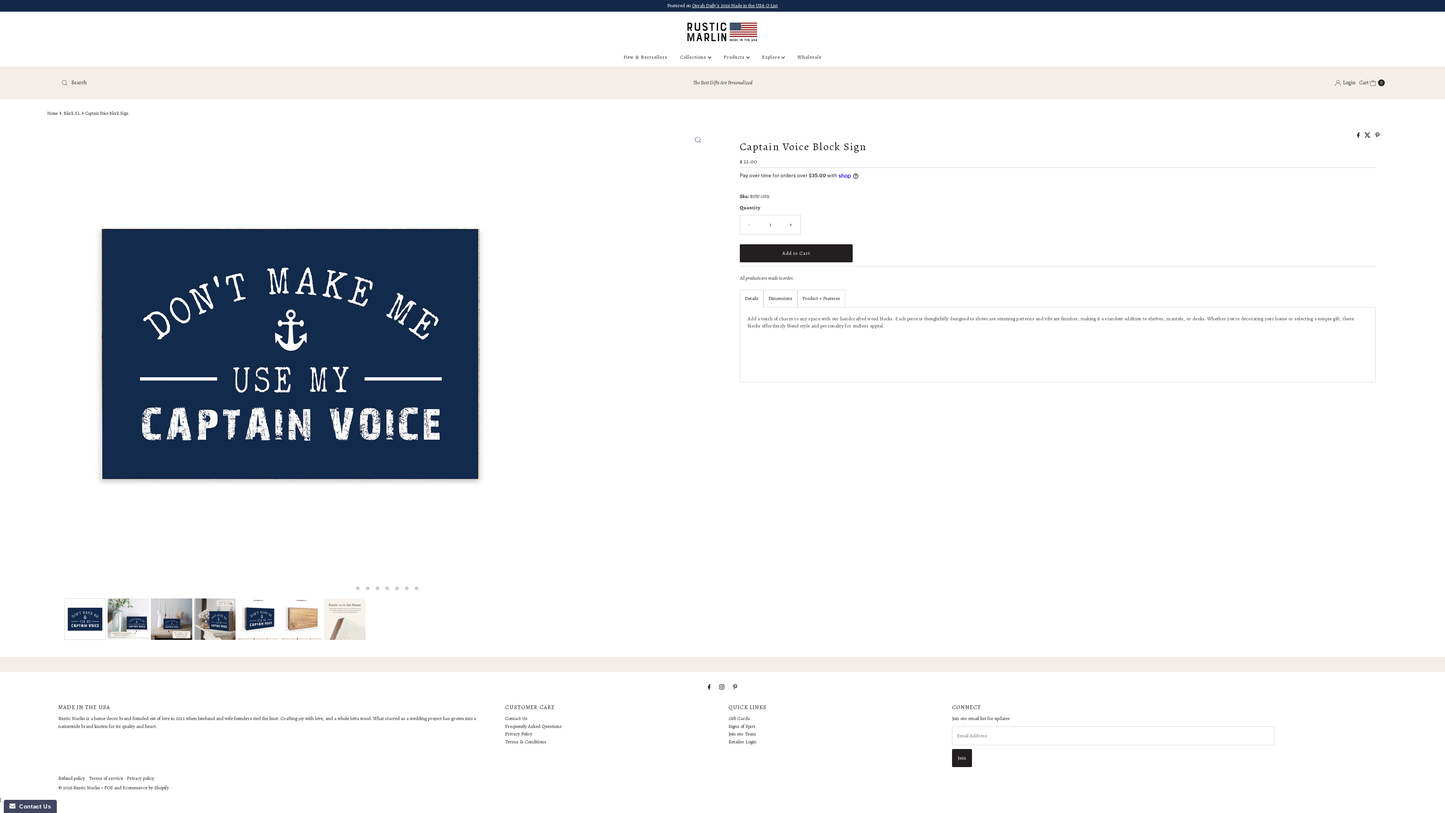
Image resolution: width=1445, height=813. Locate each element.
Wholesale (809, 57)
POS (108, 787)
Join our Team (742, 734)
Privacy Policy (518, 734)
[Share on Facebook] (1359, 136)
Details (752, 298)
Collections (694, 57)
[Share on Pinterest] (1377, 136)
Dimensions (780, 298)
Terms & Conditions (525, 741)
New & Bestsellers (646, 57)
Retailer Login (742, 741)
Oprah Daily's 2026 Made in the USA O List (735, 5)
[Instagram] (721, 687)
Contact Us (516, 718)
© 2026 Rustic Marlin (79, 787)
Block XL (72, 113)
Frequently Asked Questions (533, 726)
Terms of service (106, 778)
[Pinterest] (735, 687)
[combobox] (277, 82)
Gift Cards (739, 718)
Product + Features (821, 298)
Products (735, 57)
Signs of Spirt (742, 726)
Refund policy (71, 778)
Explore (772, 57)
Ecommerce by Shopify (146, 787)
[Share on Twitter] (1368, 136)
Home (52, 113)
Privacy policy (140, 778)
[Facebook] (709, 687)
